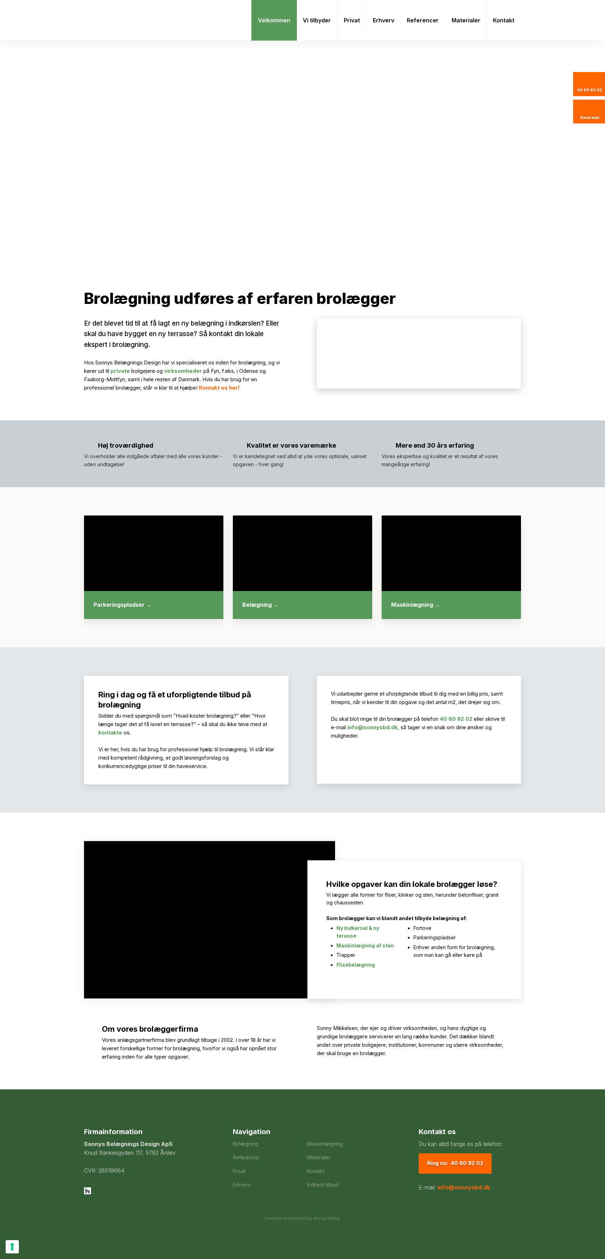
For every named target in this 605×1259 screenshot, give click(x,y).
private (120, 371)
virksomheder (183, 371)
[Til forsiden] (135, 20)
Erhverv (383, 20)
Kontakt (503, 20)
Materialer (466, 20)
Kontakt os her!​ (219, 387)
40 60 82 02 (456, 719)
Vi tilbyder (317, 20)
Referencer (423, 20)
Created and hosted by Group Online (302, 1218)
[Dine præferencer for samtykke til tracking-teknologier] (12, 1246)
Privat (352, 20)
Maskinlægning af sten (365, 945)
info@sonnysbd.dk (372, 727)
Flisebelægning (355, 965)
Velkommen (274, 20)
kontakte (110, 732)
